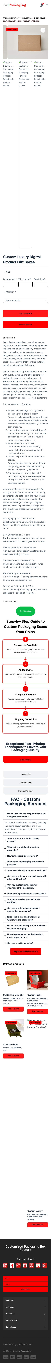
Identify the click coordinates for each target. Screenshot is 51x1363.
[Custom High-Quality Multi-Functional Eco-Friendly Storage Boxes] (37, 980)
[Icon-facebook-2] (12, 1265)
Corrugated (16, 998)
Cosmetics (42, 998)
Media (15, 1001)
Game (41, 1003)
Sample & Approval (25, 694)
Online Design (25, 324)
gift (37, 430)
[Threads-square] (25, 1265)
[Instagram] (18, 1265)
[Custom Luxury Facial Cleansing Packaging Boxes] (37, 1112)
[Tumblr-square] (38, 1265)
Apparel (6, 998)
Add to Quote (25, 670)
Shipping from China (26, 719)
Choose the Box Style (25, 645)
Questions (26, 404)
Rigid (5, 1050)
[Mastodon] (44, 1265)
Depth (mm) (39, 279)
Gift (45, 1003)
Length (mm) (10, 279)
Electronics (32, 1003)
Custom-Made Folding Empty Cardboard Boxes (12, 1044)
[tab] (25, 759)
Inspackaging (19, 476)
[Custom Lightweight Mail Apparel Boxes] (13, 980)
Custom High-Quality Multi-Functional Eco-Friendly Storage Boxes (35, 995)
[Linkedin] (5, 1265)
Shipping (6, 1003)
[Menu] (47, 5)
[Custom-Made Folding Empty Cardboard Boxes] (13, 1029)
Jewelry (30, 1006)
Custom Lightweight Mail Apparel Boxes (13, 995)
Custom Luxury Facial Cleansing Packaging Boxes (36, 1211)
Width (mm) (24, 279)
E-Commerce (32, 1001)
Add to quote (25, 313)
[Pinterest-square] (31, 1265)
